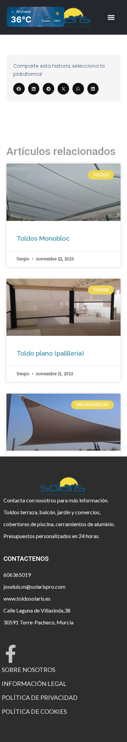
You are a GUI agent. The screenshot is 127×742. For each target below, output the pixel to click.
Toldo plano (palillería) (50, 353)
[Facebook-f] (11, 654)
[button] (111, 17)
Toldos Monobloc (43, 238)
